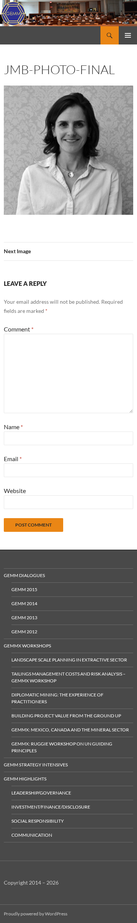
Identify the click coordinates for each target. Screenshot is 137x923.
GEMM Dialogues (24, 575)
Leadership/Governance (41, 793)
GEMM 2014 (24, 603)
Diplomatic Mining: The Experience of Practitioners (57, 698)
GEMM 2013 (24, 617)
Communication (31, 835)
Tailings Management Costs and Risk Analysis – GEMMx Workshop (68, 677)
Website (15, 490)
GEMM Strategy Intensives (36, 765)
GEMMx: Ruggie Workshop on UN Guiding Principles (61, 747)
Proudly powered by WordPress (35, 914)
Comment (18, 329)
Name (13, 426)
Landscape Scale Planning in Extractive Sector (69, 660)
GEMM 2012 (24, 631)
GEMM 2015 (24, 589)
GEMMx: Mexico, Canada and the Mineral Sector (70, 730)
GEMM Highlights (25, 779)
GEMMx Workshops (27, 646)
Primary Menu (128, 35)
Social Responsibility (37, 821)
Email (13, 458)
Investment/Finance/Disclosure (50, 807)
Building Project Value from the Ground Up (66, 715)
